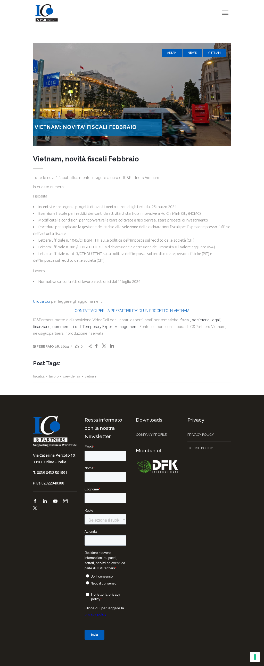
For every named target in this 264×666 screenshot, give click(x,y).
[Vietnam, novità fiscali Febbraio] (132, 94)
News (192, 52)
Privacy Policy (200, 435)
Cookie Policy (200, 448)
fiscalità (39, 376)
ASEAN (172, 52)
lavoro (54, 376)
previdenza (71, 376)
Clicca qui (41, 301)
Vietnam (214, 52)
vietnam (91, 376)
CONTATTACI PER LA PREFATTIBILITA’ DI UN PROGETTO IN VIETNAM (132, 310)
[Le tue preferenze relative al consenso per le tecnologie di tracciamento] (255, 657)
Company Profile (151, 435)
